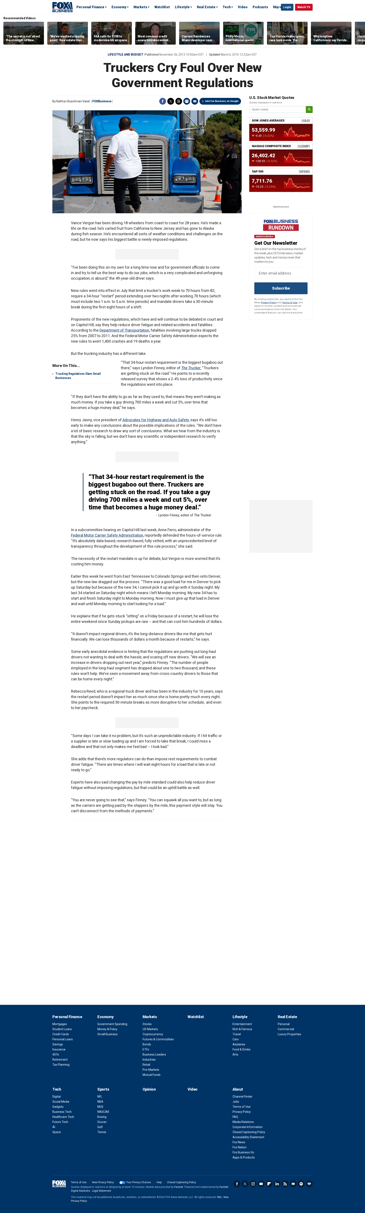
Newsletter (293, 1183)
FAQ (235, 1117)
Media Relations (243, 1122)
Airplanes (239, 1044)
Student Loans (62, 1029)
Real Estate (206, 7)
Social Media (60, 1101)
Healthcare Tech (63, 1117)
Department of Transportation (124, 330)
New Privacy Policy (103, 1182)
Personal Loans (62, 1039)
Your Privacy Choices (138, 1182)
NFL (99, 1096)
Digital (56, 1096)
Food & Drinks (242, 1049)
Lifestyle (182, 7)
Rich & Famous (242, 1029)
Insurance (58, 1049)
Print (186, 101)
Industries (149, 1059)
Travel (237, 1034)
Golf (100, 1127)
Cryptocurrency (153, 1034)
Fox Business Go (243, 1152)
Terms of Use (289, 302)
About (238, 1089)
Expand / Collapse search (276, 7)
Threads (178, 101)
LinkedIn (277, 1183)
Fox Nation (240, 1147)
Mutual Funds (152, 1074)
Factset (178, 1187)
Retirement (60, 1059)
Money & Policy (107, 1029)
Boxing (101, 1117)
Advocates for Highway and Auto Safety (156, 420)
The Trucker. (191, 368)
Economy (119, 7)
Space (56, 1132)
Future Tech (60, 1122)
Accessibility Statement (248, 1137)
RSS (285, 1183)
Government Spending (112, 1024)
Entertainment (242, 1024)
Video (243, 7)
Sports (103, 1089)
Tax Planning (60, 1064)
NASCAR (103, 1111)
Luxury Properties (289, 1034)
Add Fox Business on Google (221, 101)
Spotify (301, 1183)
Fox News (239, 1142)
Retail (146, 1064)
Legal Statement (101, 1190)
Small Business (107, 1034)
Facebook (162, 101)
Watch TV (303, 7)
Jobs (236, 1101)
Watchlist (162, 7)
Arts (235, 1054)
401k (55, 1054)
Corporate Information (248, 1127)
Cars (236, 1039)
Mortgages (59, 1024)
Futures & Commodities (158, 1039)
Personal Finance (90, 7)
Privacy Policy (269, 302)
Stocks (147, 1024)
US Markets (150, 1029)
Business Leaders (154, 1054)
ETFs (146, 1049)
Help (159, 1182)
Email (194, 101)
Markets (140, 7)
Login (287, 7)
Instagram (253, 1183)
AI (53, 1127)
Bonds (147, 1044)
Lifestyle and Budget (125, 54)
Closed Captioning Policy (249, 1132)
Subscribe (281, 288)
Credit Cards (60, 1034)
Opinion (149, 1089)
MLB (100, 1106)
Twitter (170, 101)
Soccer (102, 1122)
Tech (227, 7)
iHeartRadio (309, 1183)
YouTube (261, 1183)
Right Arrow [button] (357, 33)
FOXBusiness (102, 101)
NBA (100, 1101)
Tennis (101, 1132)
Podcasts (260, 7)
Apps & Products (244, 1157)
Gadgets (58, 1106)
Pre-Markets (151, 1069)
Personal (284, 1024)
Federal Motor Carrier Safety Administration (107, 535)
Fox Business (62, 7)
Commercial (286, 1029)
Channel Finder (242, 1096)
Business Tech (62, 1111)
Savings (57, 1044)
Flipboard (269, 1183)
